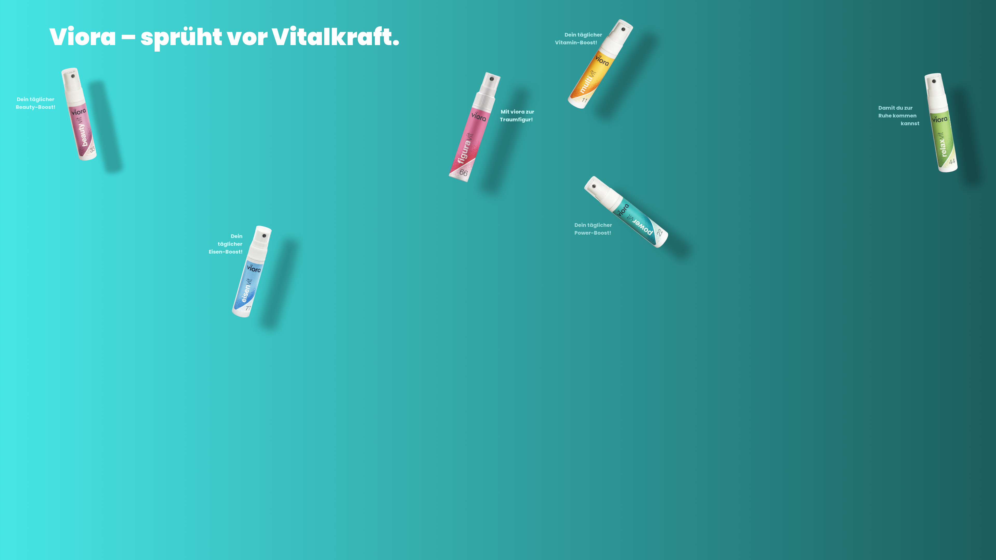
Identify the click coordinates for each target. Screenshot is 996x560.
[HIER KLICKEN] (63, 124)
